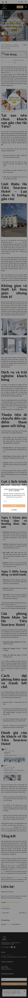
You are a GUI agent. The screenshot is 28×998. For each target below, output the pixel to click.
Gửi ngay (14, 505)
